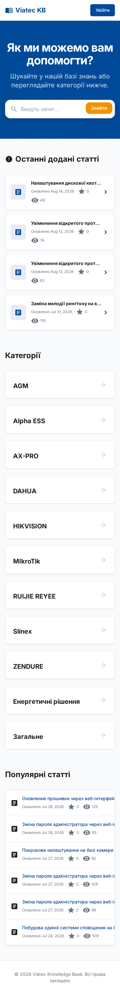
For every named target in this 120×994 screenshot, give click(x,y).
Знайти (99, 108)
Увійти (102, 10)
